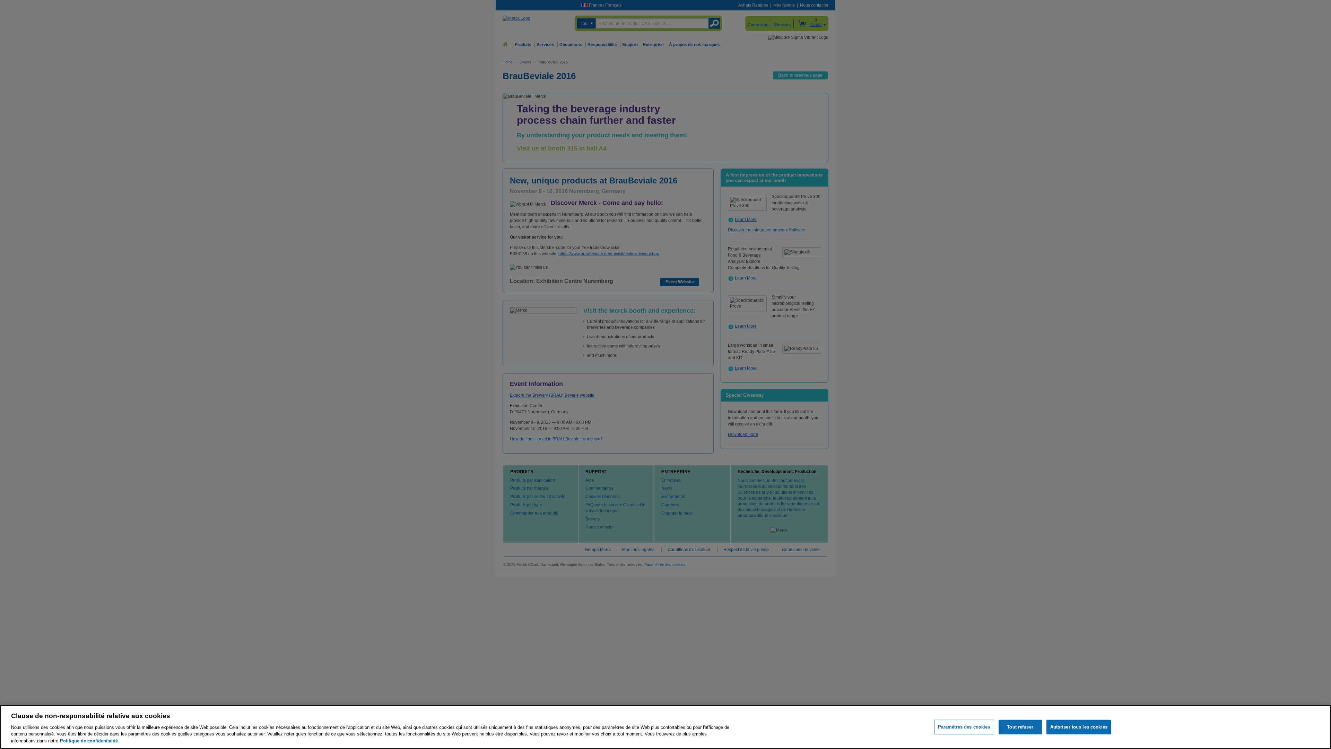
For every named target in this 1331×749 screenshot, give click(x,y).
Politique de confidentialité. (89, 740)
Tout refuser (1020, 727)
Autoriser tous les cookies (1078, 727)
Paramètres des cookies (964, 727)
